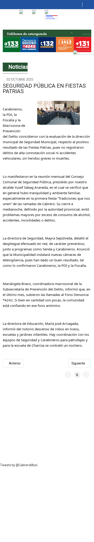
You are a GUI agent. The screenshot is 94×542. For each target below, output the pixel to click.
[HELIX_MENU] (80, 4)
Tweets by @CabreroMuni (18, 465)
